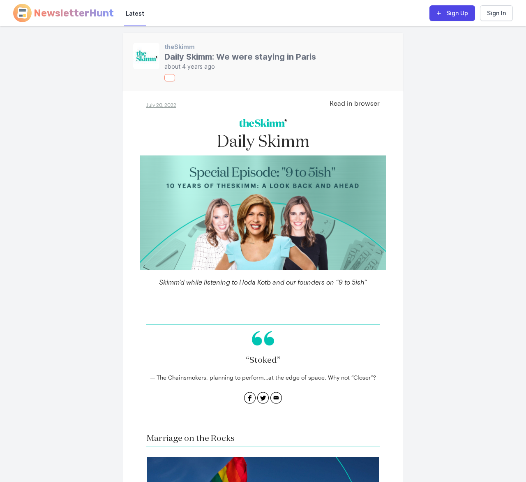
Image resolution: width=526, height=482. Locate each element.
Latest (135, 13)
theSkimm (179, 46)
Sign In (496, 12)
